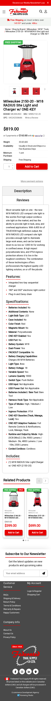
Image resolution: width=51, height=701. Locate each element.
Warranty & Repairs (12, 609)
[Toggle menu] (4, 12)
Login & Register (34, 591)
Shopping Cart (33, 594)
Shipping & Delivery (11, 598)
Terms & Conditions (12, 605)
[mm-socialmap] (36, 671)
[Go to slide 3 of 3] (28, 540)
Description (23, 191)
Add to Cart (13, 532)
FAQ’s (5, 595)
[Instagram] (22, 671)
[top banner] (48, 3)
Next (44, 89)
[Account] (45, 11)
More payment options (32, 181)
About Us (7, 630)
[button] (25, 135)
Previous (5, 89)
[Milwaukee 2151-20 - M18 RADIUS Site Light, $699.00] (37, 499)
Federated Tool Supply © (20, 679)
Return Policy (9, 602)
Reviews (23, 200)
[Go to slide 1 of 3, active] (23, 540)
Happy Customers (11, 613)
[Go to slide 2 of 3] (25, 540)
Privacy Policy (9, 637)
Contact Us (8, 633)
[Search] (40, 11)
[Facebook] (15, 671)
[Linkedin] (29, 671)
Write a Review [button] (31, 118)
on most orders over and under (27, 22)
